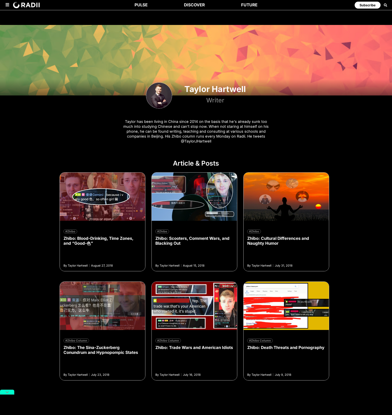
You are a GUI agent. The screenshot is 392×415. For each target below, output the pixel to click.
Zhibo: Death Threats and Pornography (285, 347)
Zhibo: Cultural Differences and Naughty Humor (278, 241)
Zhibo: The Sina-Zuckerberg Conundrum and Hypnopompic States (100, 350)
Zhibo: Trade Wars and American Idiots (194, 347)
